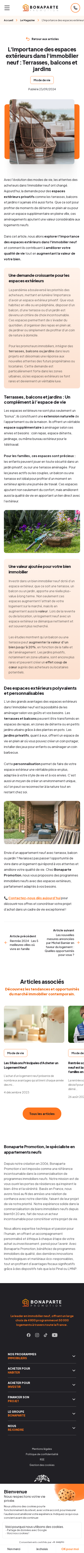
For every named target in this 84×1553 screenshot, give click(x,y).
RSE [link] (42, 1459)
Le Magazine (27, 20)
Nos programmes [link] (22, 1356)
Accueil (8, 20)
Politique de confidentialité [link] (42, 1454)
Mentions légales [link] (42, 1448)
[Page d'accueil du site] (40, 8)
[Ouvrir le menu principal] (7, 8)
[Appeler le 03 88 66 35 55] (75, 8)
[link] (28, 1336)
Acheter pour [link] (19, 1370)
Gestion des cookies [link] (42, 1465)
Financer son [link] (18, 1399)
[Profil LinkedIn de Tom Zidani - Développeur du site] (42, 1481)
